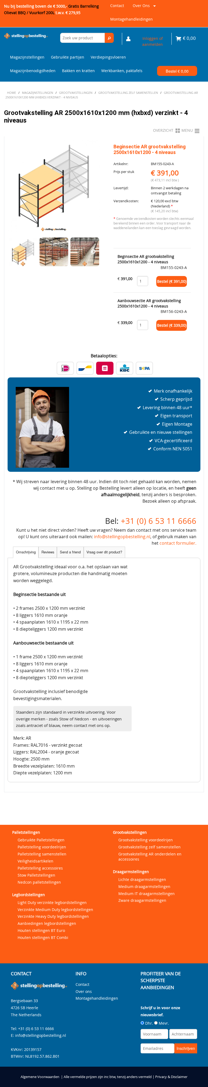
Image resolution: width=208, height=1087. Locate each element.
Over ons (140, 7)
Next (93, 252)
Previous (14, 252)
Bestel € (177, 71)
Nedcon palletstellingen (39, 882)
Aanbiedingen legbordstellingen (47, 923)
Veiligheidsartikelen (35, 861)
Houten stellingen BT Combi (43, 937)
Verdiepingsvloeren (108, 57)
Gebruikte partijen (67, 57)
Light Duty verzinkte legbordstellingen (52, 902)
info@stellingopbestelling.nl (122, 537)
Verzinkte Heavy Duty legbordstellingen (53, 916)
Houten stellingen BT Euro (41, 930)
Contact (117, 5)
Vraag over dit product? (104, 551)
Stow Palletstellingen (36, 875)
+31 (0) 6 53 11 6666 (158, 521)
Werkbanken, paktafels (121, 70)
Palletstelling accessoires (40, 868)
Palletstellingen (26, 832)
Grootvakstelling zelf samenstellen (149, 846)
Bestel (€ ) (171, 281)
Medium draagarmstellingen (144, 886)
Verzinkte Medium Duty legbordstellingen (55, 909)
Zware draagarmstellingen (142, 900)
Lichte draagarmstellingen (142, 879)
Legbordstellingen (28, 894)
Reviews (47, 551)
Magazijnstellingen (27, 57)
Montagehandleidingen (131, 19)
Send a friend (70, 551)
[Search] (109, 38)
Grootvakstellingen (130, 832)
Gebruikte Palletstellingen (41, 839)
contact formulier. (178, 543)
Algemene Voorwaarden (40, 1077)
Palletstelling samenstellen (42, 854)
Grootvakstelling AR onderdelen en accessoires (149, 856)
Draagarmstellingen (131, 871)
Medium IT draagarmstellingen (146, 893)
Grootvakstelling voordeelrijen (145, 839)
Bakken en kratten (78, 70)
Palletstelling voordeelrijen (42, 846)
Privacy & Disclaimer (171, 1077)
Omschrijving (26, 551)
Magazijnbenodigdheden (33, 70)
